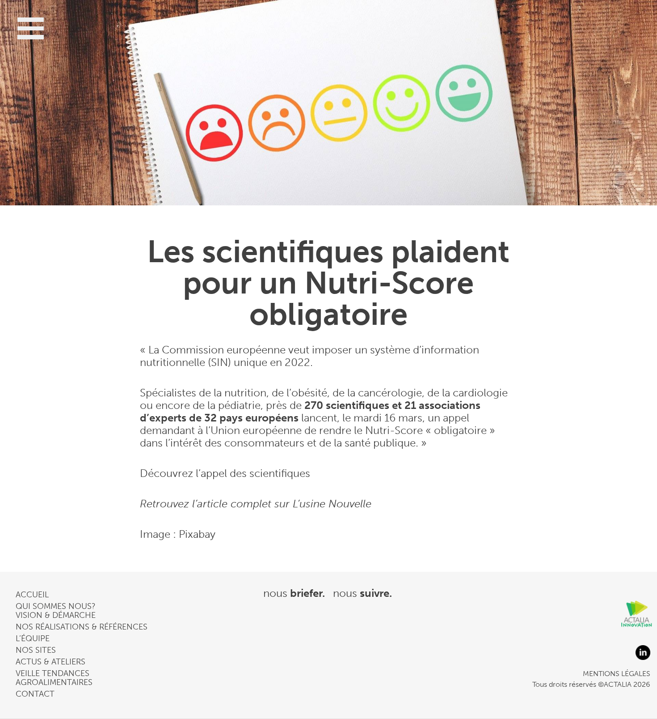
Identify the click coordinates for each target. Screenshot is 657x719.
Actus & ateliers (50, 662)
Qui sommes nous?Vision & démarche (56, 610)
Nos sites (36, 650)
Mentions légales (616, 673)
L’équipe (33, 638)
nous (294, 593)
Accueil (32, 595)
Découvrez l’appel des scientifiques (225, 473)
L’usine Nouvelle (332, 503)
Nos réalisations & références (81, 627)
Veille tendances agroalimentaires (54, 677)
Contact (35, 694)
